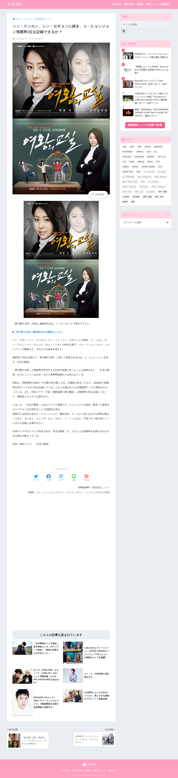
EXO (148, 152)
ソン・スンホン (87, 492)
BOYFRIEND (128, 152)
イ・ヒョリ (162, 172)
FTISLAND (127, 157)
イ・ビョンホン (128, 177)
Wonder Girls (128, 172)
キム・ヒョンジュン (130, 182)
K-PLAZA (15, 4)
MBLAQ (141, 162)
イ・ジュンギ (149, 172)
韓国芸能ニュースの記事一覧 (144, 125)
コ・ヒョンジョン (47, 492)
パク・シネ (127, 192)
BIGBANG (158, 147)
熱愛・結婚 (147, 197)
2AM (124, 147)
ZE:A (138, 172)
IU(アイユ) (162, 157)
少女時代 (126, 197)
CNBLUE (139, 152)
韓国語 (140, 4)
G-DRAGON (139, 157)
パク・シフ (139, 192)
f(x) (155, 152)
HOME (91, 764)
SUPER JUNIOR (148, 167)
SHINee (126, 167)
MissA (150, 162)
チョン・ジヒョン (158, 187)
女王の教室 (104, 492)
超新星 (125, 202)
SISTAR (135, 167)
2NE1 (132, 147)
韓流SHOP (129, 4)
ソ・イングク (153, 182)
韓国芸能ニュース (101, 487)
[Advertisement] (61, 531)
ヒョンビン (151, 192)
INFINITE (150, 157)
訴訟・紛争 (159, 197)
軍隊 (133, 202)
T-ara (160, 167)
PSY (158, 162)
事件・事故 (163, 192)
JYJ (124, 162)
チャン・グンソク (129, 187)
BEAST (148, 147)
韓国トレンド (152, 4)
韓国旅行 (165, 4)
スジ (143, 182)
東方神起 (136, 197)
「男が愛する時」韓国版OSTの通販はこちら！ (39, 332)
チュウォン (144, 187)
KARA (131, 162)
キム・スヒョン (161, 177)
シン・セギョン (67, 492)
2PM (139, 147)
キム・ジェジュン (144, 177)
